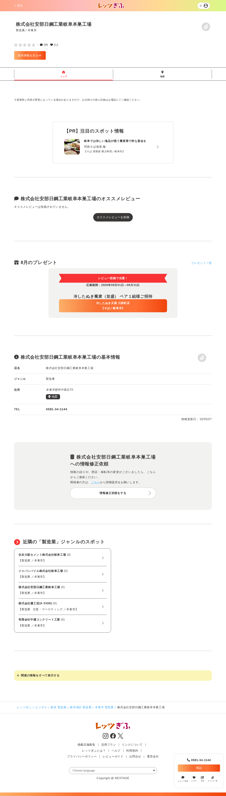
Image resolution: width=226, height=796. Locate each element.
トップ (63, 74)
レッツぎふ (24, 707)
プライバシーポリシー (82, 756)
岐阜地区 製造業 (80, 707)
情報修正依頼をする (113, 492)
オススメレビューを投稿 (113, 217)
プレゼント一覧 (201, 263)
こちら (95, 482)
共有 (202, 781)
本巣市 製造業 (104, 707)
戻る (20, 5)
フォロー (194, 781)
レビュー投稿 (183, 781)
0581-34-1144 (199, 760)
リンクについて (132, 744)
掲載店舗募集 (86, 744)
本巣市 (32, 30)
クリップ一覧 (212, 781)
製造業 (20, 30)
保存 (206, 27)
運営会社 (153, 756)
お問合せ (135, 756)
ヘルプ (116, 750)
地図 (162, 74)
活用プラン (108, 744)
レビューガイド (113, 756)
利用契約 (132, 750)
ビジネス (41, 707)
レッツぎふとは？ (94, 750)
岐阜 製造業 (58, 707)
